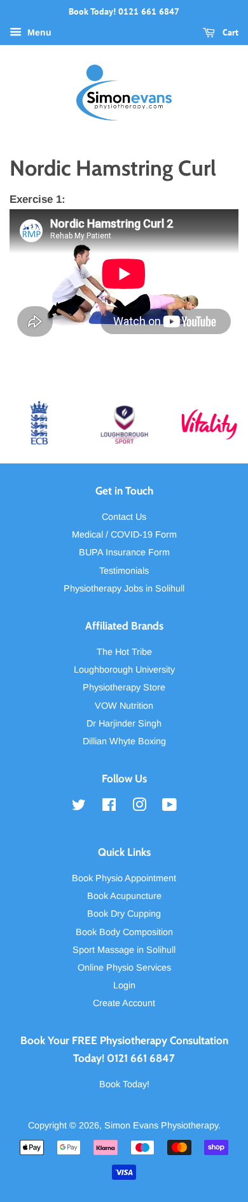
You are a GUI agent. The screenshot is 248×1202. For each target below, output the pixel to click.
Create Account (124, 1003)
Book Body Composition (124, 932)
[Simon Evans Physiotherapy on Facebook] (109, 807)
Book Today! (124, 1084)
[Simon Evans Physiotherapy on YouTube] (169, 807)
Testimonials (124, 570)
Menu (38, 32)
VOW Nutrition (124, 706)
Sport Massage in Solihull (124, 950)
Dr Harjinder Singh (124, 723)
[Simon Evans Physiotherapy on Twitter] (79, 807)
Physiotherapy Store (124, 687)
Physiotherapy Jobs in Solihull (124, 588)
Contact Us (124, 517)
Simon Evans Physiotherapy (161, 1125)
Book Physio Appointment (124, 878)
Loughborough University (124, 669)
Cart (229, 32)
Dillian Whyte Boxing (124, 741)
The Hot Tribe (124, 652)
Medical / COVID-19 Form (124, 534)
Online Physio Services (124, 967)
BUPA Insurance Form (124, 552)
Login (124, 985)
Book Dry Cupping (124, 913)
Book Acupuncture (124, 896)
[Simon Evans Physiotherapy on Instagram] (139, 807)
